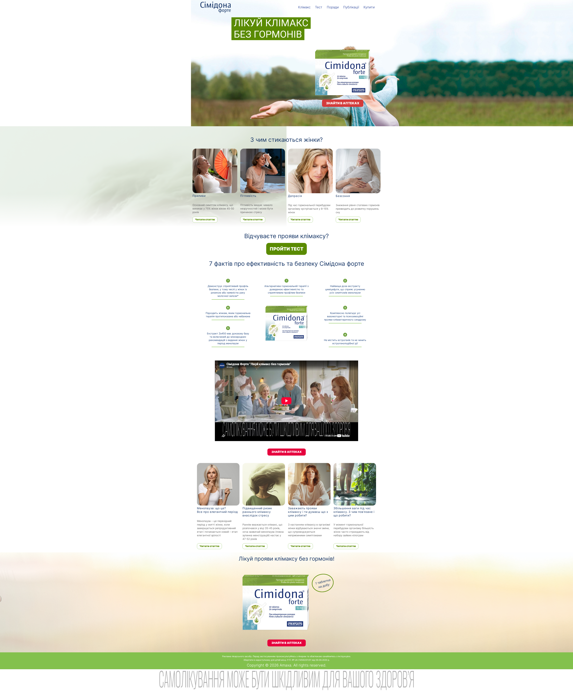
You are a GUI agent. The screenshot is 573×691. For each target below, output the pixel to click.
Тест (318, 7)
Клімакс (304, 7)
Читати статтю (205, 219)
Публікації (351, 7)
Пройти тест (286, 249)
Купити (369, 7)
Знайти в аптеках (342, 103)
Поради (333, 7)
